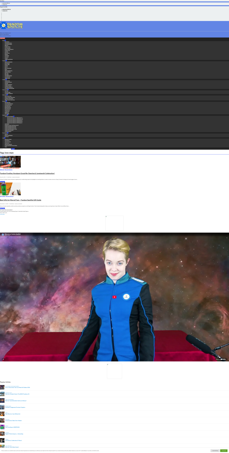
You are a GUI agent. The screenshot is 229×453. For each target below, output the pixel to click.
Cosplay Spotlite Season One (10, 126)
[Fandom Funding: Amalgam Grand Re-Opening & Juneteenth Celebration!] (114, 162)
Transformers (7, 76)
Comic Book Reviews (9, 103)
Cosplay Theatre (8, 85)
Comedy (6, 83)
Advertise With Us (6, 3)
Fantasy (6, 65)
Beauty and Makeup (8, 135)
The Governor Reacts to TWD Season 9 (14, 120)
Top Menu (2, 0)
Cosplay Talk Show (8, 84)
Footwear (7, 136)
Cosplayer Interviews (9, 98)
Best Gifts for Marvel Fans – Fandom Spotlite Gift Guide (20, 200)
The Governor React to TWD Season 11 (14, 117)
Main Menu (2, 38)
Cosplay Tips (7, 80)
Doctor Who (7, 64)
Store (6, 146)
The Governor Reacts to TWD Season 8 (14, 121)
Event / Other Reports (9, 49)
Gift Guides (7, 113)
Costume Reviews (8, 82)
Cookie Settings (215, 450)
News (3, 40)
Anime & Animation (8, 61)
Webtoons (7, 112)
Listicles (6, 51)
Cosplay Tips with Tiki (9, 130)
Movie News (7, 53)
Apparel (6, 134)
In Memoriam (7, 50)
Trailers (6, 58)
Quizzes (6, 54)
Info (3, 137)
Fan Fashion (4, 132)
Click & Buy (2, 214)
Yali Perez (10, 177)
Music (6, 69)
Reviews (4, 101)
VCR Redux (7, 123)
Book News (7, 41)
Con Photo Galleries (9, 87)
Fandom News (7, 46)
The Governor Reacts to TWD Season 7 (14, 122)
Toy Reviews (7, 109)
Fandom (4, 60)
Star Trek (6, 73)
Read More (2, 181)
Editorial (6, 45)
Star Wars (7, 74)
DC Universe (7, 63)
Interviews (4, 94)
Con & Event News (8, 44)
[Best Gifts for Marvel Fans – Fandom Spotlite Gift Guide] (114, 189)
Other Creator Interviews (10, 99)
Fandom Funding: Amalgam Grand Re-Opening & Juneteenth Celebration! (27, 173)
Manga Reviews (8, 107)
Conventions (4, 89)
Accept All (224, 450)
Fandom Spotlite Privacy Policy (11, 145)
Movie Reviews (8, 108)
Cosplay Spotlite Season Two (10, 127)
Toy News (7, 56)
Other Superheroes (8, 70)
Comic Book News (8, 43)
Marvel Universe (8, 68)
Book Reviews (7, 102)
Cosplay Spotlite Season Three (11, 128)
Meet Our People (8, 139)
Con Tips (6, 90)
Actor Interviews (8, 96)
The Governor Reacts (9, 116)
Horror (6, 66)
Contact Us (4, 4)
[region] (114, 450)
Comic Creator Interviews (10, 97)
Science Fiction (8, 71)
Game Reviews (7, 106)
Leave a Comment (16, 177)
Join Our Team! (8, 141)
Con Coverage (7, 48)
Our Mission (7, 140)
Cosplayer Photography (9, 88)
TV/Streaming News (9, 59)
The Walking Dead (8, 75)
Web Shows (4, 115)
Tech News (7, 55)
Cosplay (4, 79)
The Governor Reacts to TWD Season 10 (15, 118)
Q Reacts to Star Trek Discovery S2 (11, 125)
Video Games (7, 78)
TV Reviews (7, 111)
